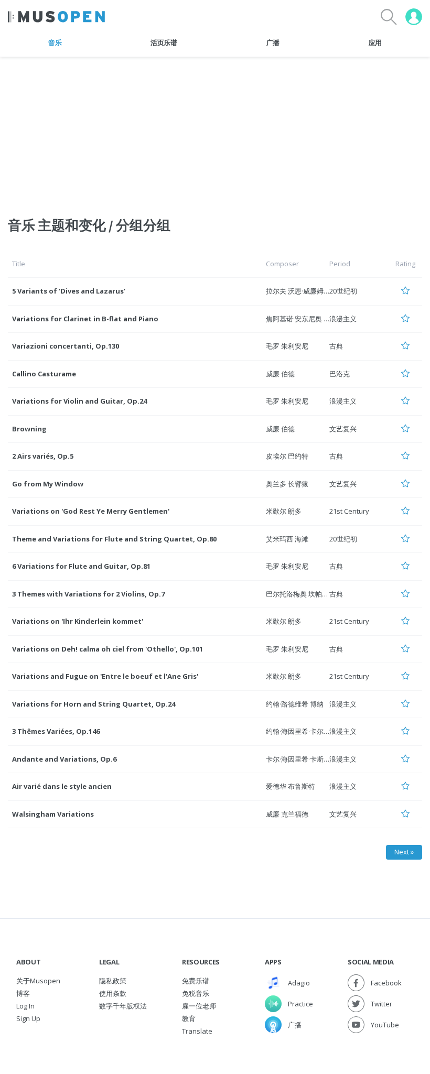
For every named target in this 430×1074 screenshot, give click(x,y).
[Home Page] (56, 17)
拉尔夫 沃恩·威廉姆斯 (298, 291)
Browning (29, 428)
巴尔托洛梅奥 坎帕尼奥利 (304, 594)
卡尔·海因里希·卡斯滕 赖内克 (309, 759)
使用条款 (112, 993)
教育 (189, 1018)
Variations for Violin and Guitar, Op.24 (79, 401)
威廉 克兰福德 (287, 814)
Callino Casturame (44, 373)
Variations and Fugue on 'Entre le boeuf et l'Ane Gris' (105, 676)
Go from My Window (47, 484)
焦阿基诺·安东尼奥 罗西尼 (305, 318)
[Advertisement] (215, 130)
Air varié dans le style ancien (62, 786)
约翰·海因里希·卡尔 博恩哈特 (309, 731)
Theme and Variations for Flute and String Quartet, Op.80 (114, 539)
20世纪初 (343, 291)
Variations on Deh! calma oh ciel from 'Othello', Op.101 (107, 649)
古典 (336, 346)
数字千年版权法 (123, 1006)
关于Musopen (38, 980)
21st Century (349, 511)
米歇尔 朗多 (284, 511)
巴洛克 (339, 373)
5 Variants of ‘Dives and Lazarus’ (68, 291)
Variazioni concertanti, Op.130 (65, 346)
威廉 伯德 (280, 373)
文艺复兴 (343, 428)
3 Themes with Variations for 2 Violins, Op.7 (88, 594)
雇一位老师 (199, 1006)
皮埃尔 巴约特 (287, 456)
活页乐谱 (163, 42)
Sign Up (28, 1018)
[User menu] (413, 16)
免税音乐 (195, 993)
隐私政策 (112, 980)
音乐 (54, 42)
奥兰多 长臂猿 (287, 484)
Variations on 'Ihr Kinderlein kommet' (77, 621)
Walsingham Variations (53, 814)
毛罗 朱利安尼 (287, 346)
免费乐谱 (195, 980)
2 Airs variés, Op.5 (42, 456)
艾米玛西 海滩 (287, 539)
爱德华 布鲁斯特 (290, 786)
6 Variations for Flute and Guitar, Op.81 (81, 566)
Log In (25, 1006)
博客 (23, 993)
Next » (404, 851)
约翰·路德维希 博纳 (295, 704)
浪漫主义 (343, 318)
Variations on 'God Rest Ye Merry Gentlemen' (90, 511)
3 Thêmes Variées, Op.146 (56, 731)
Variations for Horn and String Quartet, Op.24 (93, 704)
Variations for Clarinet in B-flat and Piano (85, 318)
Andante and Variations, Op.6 (64, 759)
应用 (375, 42)
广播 (273, 42)
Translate (197, 1031)
